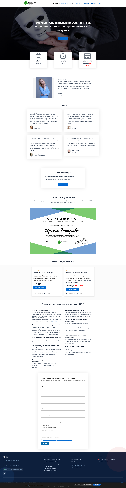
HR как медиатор (48, 466)
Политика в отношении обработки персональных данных (57, 440)
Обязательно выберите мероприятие (51, 415)
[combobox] (63, 418)
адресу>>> (55, 321)
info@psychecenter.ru (65, 3)
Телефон (43, 401)
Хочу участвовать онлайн (49, 427)
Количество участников (47, 430)
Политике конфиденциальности (90, 486)
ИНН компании (45, 408)
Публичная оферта (103, 461)
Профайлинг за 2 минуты (50, 468)
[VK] (55, 3)
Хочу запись (46, 425)
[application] (96, 3)
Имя (42, 391)
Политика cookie (103, 464)
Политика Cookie (39, 485)
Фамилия (66, 391)
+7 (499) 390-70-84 (76, 459)
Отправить (45, 443)
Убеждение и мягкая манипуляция (52, 459)
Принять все (96, 484)
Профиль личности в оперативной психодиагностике (60, 176)
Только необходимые (87, 484)
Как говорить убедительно (50, 470)
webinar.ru (78, 467)
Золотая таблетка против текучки (52, 464)
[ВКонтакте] (4, 473)
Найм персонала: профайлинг (51, 461)
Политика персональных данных (107, 459)
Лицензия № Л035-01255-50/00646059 (13, 469)
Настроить (77, 484)
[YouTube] (57, 3)
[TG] (53, 3)
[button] (63, 176)
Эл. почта (43, 394)
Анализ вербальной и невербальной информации (59, 179)
